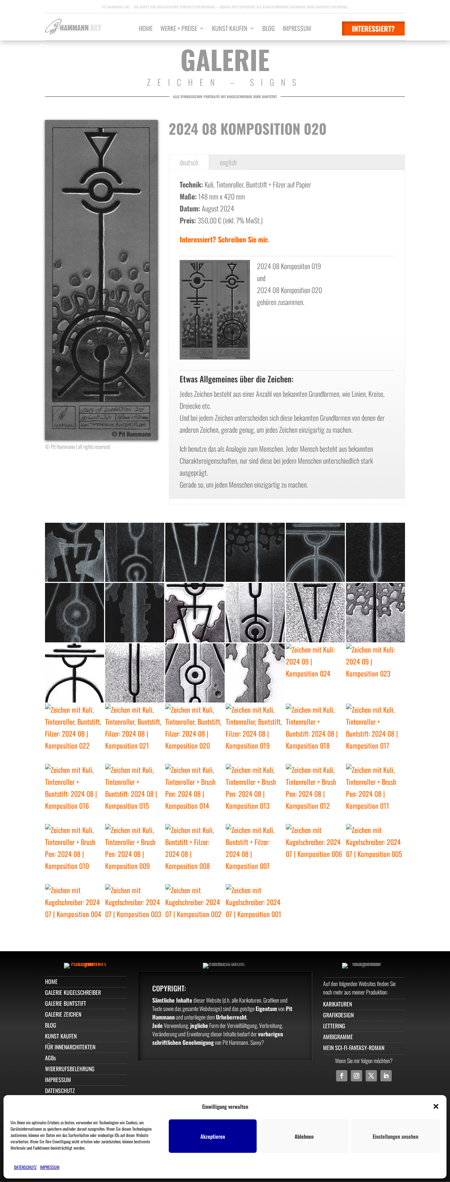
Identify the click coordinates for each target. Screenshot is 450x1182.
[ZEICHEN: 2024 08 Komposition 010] (74, 853)
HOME (146, 29)
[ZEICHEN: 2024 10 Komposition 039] (134, 552)
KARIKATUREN (337, 1004)
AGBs (50, 1058)
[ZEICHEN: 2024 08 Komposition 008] (194, 853)
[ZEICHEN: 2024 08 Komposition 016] (74, 793)
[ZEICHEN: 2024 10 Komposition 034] (74, 612)
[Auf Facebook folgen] (341, 1075)
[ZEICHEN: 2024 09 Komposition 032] (194, 612)
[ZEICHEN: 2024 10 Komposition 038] (194, 552)
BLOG (268, 29)
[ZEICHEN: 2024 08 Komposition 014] (194, 793)
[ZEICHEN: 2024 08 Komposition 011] (375, 793)
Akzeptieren (212, 1136)
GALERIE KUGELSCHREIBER (73, 992)
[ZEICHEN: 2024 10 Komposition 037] (255, 552)
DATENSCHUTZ (25, 1167)
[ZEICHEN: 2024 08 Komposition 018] (315, 733)
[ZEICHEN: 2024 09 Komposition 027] (134, 673)
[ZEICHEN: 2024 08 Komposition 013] (255, 793)
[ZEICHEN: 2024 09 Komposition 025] (255, 673)
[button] (435, 1106)
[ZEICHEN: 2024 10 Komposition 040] (74, 552)
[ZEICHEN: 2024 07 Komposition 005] (375, 853)
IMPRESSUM (49, 1167)
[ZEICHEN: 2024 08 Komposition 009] (134, 853)
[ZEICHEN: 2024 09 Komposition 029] (375, 612)
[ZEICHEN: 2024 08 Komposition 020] (194, 733)
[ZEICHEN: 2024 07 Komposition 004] (74, 913)
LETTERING (334, 1026)
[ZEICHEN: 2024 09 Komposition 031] (255, 612)
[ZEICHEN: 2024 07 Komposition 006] (315, 853)
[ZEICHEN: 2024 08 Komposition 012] (315, 793)
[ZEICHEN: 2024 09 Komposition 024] (315, 673)
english (228, 162)
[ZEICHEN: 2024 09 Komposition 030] (315, 612)
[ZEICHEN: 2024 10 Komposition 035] (375, 552)
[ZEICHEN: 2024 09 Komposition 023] (375, 673)
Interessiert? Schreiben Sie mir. (224, 239)
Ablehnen (304, 1136)
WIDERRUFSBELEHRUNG (70, 1069)
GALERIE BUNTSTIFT (65, 1003)
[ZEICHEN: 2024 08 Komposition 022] (74, 733)
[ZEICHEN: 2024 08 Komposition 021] (134, 733)
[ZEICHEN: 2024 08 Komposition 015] (134, 793)
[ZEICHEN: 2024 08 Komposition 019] (255, 733)
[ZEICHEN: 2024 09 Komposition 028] (74, 673)
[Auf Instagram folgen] (356, 1075)
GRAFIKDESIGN (338, 1015)
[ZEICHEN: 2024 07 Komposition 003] (134, 913)
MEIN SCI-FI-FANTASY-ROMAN (353, 1047)
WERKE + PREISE (178, 29)
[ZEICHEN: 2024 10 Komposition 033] (134, 612)
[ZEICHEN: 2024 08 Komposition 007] (255, 853)
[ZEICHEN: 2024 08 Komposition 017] (375, 733)
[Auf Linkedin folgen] (386, 1075)
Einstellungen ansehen (395, 1136)
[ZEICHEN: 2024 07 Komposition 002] (194, 913)
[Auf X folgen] (371, 1075)
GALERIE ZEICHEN (63, 1014)
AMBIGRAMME (338, 1036)
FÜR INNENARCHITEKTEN (70, 1047)
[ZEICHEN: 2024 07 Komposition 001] (255, 913)
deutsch (189, 162)
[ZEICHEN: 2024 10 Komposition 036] (315, 552)
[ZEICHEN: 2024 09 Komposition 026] (194, 673)
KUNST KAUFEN (230, 29)
